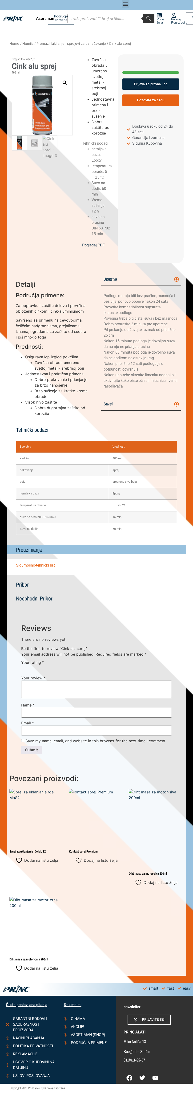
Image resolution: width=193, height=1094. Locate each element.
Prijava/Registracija (179, 21)
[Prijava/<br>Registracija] (173, 15)
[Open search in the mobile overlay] (111, 18)
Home (14, 43)
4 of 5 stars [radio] (44, 668)
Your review (33, 678)
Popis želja (160, 21)
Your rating (32, 662)
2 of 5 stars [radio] (31, 668)
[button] (125, 4)
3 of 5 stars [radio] (37, 668)
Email (27, 723)
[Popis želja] (159, 15)
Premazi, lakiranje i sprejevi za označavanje (71, 43)
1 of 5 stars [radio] (24, 668)
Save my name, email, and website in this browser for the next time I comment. (95, 741)
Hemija (27, 43)
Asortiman (45, 18)
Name (28, 705)
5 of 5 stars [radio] (51, 668)
